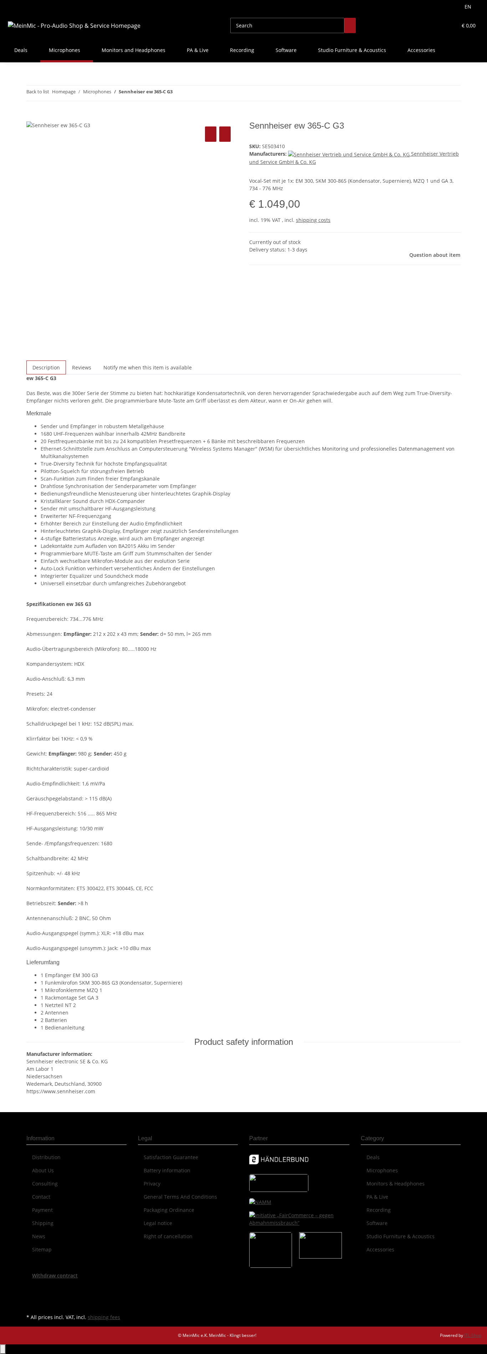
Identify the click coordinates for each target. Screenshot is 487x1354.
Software (377, 1223)
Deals (373, 1157)
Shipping (42, 1223)
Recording (378, 1210)
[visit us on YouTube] (32, 1295)
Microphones (382, 1170)
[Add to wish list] (225, 134)
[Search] (350, 25)
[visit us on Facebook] (32, 1287)
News (38, 1236)
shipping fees (104, 1317)
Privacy (152, 1183)
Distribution (46, 1157)
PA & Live (377, 1196)
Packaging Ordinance (169, 1210)
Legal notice (158, 1223)
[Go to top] (3, 1349)
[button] (437, 25)
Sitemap (42, 1249)
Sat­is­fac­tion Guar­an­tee (171, 1157)
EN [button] (469, 6)
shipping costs (313, 220)
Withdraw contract (55, 1275)
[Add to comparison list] (210, 134)
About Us (43, 1170)
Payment (42, 1210)
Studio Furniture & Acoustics (400, 1236)
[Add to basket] (32, 117)
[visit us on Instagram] (32, 1304)
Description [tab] (46, 367)
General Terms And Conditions (180, 1196)
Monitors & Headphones (395, 1183)
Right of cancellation (168, 1236)
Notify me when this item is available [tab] (147, 367)
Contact (41, 1196)
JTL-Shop (472, 1335)
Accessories (380, 1249)
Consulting (45, 1183)
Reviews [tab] (81, 367)
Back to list (37, 91)
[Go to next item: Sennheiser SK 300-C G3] (191, 93)
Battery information (167, 1170)
